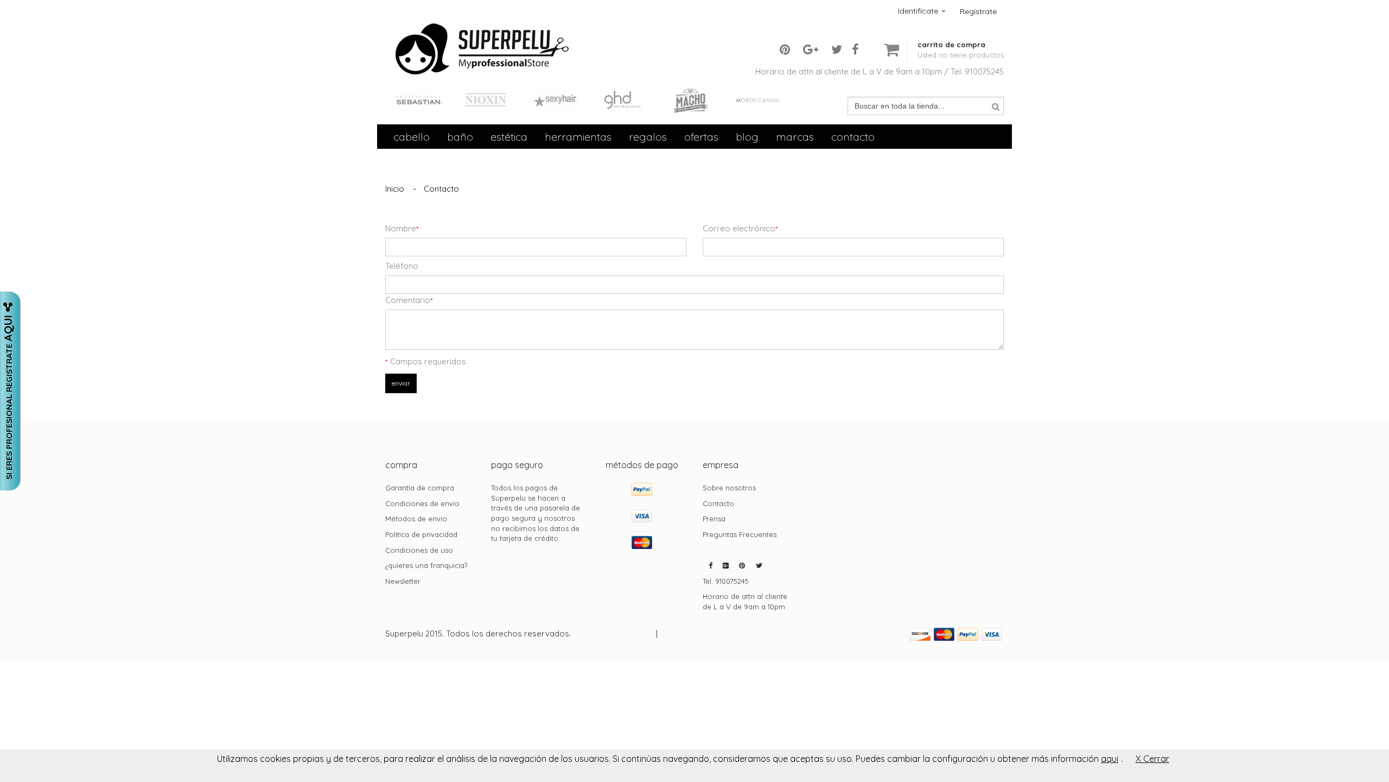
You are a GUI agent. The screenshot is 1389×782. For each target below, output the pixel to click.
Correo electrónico (740, 228)
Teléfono (401, 266)
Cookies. (401, 645)
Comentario (408, 300)
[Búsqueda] (995, 106)
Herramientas (578, 136)
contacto (853, 136)
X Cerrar (1152, 758)
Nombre (401, 228)
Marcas (795, 136)
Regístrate (978, 11)
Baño (460, 136)
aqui (1109, 758)
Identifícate (919, 11)
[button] (960, 41)
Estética (508, 136)
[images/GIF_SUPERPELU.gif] (483, 28)
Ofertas (701, 136)
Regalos (648, 136)
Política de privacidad (613, 633)
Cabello (411, 136)
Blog (747, 136)
